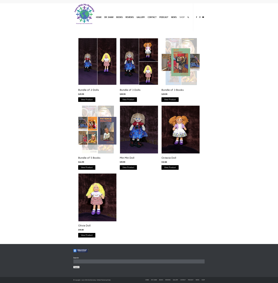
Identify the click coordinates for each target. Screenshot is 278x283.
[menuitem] (99, 17)
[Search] (188, 17)
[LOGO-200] (84, 17)
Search (76, 258)
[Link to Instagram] (199, 17)
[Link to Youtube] (203, 17)
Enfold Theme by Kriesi (104, 280)
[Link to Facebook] (196, 17)
